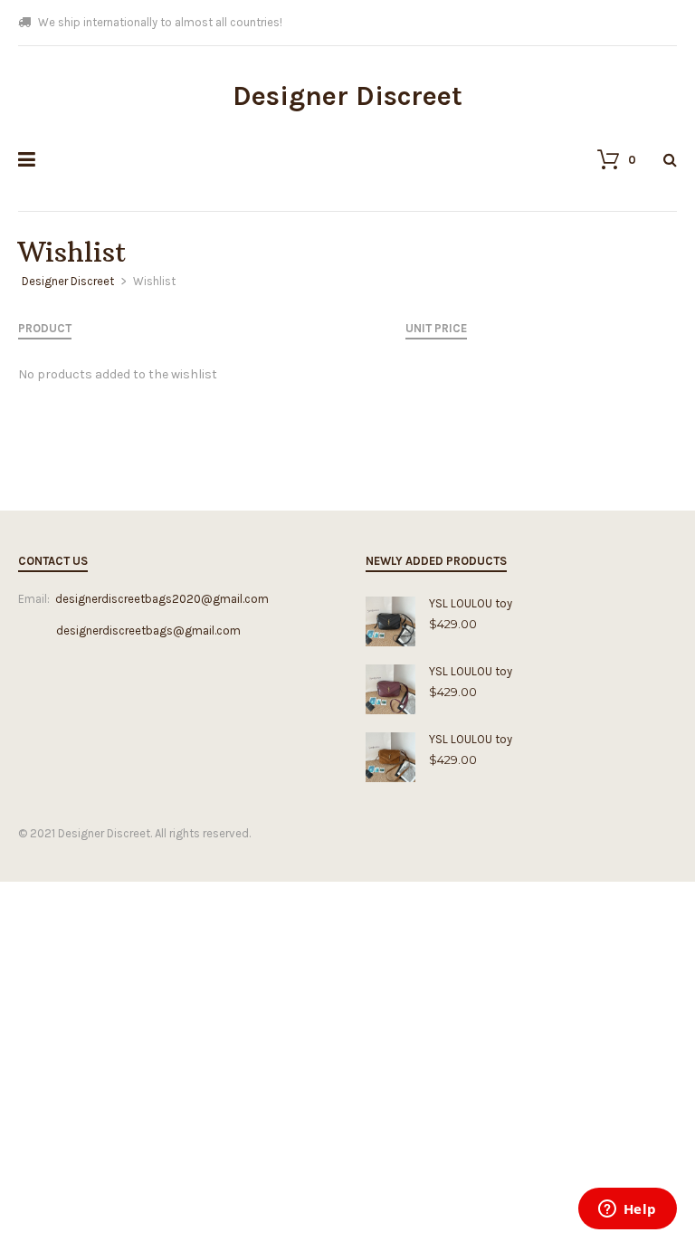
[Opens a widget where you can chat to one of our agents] (627, 1210)
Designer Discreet (347, 96)
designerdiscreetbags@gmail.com (129, 630)
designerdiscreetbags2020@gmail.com (162, 599)
